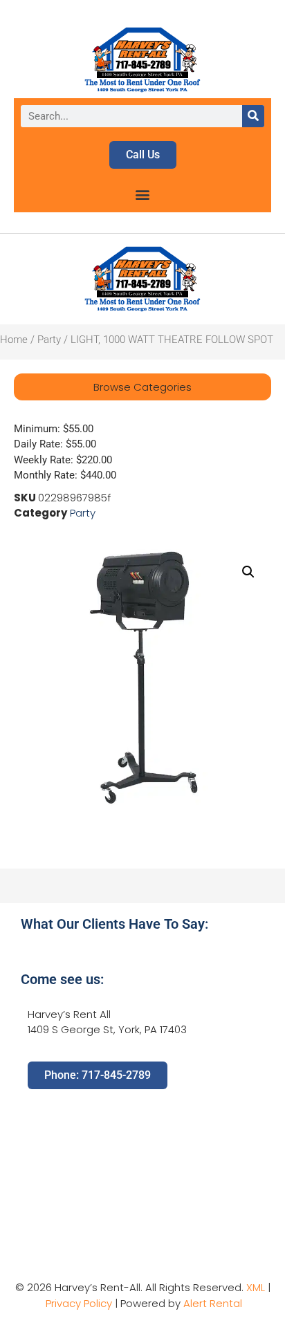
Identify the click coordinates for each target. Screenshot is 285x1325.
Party (49, 339)
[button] (142, 194)
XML (255, 1287)
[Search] (253, 116)
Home (14, 339)
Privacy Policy (79, 1303)
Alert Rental (212, 1303)
